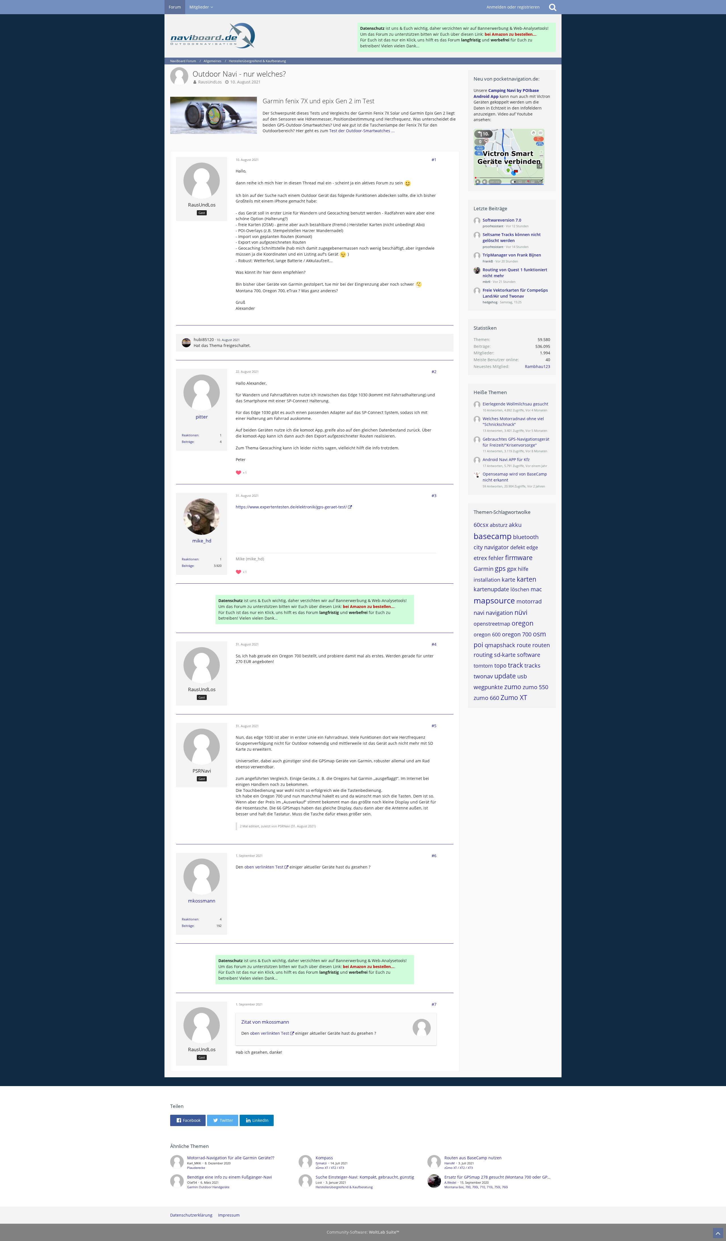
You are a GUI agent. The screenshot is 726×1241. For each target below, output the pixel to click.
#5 (434, 725)
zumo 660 (486, 698)
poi (478, 644)
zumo (512, 686)
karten (526, 579)
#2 (434, 371)
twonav (483, 676)
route (524, 645)
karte (508, 579)
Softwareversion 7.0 (502, 220)
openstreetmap (492, 623)
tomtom (483, 665)
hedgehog (490, 302)
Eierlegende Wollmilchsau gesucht (515, 404)
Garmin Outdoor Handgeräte (208, 1187)
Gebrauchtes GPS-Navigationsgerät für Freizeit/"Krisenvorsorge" (516, 442)
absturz (498, 524)
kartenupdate (491, 589)
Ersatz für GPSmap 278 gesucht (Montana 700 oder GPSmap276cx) (507, 1177)
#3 (434, 495)
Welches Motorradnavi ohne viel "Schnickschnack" (513, 421)
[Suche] (553, 7)
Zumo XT (514, 697)
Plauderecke (196, 1168)
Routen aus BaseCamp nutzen (473, 1157)
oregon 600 (487, 634)
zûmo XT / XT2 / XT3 (330, 1168)
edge (532, 547)
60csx (481, 525)
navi (479, 613)
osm (539, 633)
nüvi (520, 612)
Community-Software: (363, 1232)
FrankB (488, 261)
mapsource (494, 600)
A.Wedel (450, 1182)
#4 (434, 644)
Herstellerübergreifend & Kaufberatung (344, 1187)
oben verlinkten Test (263, 867)
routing (483, 655)
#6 (434, 855)
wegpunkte (488, 687)
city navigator (491, 547)
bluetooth (526, 537)
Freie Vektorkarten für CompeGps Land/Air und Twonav (515, 293)
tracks (532, 665)
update (505, 675)
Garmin (483, 569)
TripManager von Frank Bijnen (512, 255)
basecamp (493, 536)
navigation (499, 613)
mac (536, 589)
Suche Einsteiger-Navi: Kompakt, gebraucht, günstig (365, 1177)
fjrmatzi (321, 1163)
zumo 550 (535, 687)
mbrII (486, 281)
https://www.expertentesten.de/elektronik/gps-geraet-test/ (291, 507)
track (515, 665)
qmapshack (500, 645)
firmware (519, 557)
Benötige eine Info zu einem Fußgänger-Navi (229, 1177)
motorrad (529, 601)
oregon (522, 623)
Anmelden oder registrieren (513, 7)
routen (541, 645)
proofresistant (493, 226)
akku (515, 525)
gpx (511, 569)
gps (500, 568)
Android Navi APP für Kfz (506, 459)
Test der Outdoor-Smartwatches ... (362, 130)
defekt (517, 547)
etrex (480, 558)
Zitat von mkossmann (265, 1022)
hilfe (523, 568)
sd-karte (505, 655)
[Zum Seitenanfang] (718, 1233)
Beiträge (188, 441)
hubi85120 (204, 339)
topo (500, 665)
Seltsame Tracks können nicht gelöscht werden (512, 237)
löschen (519, 589)
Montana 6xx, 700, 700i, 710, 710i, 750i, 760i (476, 1187)
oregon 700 (516, 634)
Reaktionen (190, 435)
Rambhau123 (537, 366)
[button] (188, 1120)
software (528, 655)
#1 (434, 159)
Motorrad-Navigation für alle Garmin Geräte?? (230, 1157)
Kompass (324, 1157)
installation (487, 579)
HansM (449, 1163)
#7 (434, 1004)
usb (522, 676)
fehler (496, 558)
